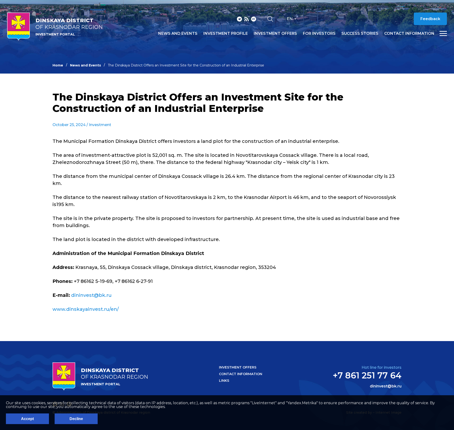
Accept (27, 419)
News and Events (85, 65)
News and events (177, 33)
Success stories (359, 33)
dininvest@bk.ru (91, 295)
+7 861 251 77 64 (367, 375)
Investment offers (275, 33)
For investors (319, 33)
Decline (76, 419)
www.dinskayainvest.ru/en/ (85, 309)
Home (57, 65)
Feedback (430, 19)
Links (224, 380)
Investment (100, 125)
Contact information (409, 33)
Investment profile (225, 33)
